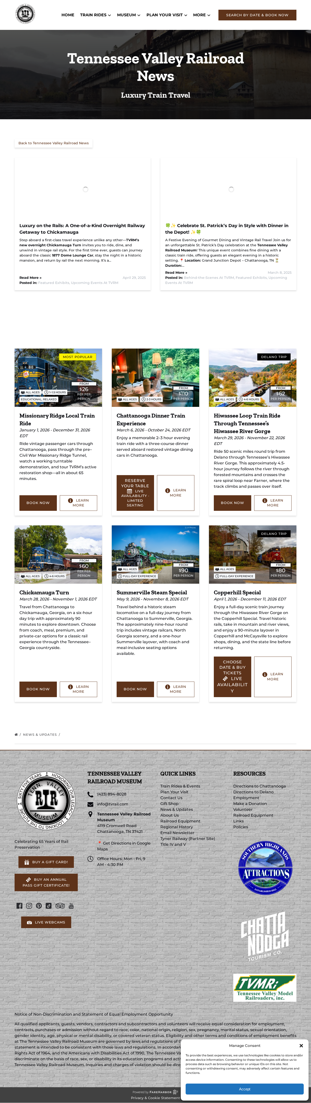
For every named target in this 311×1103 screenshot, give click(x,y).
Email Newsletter (177, 832)
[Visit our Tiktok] (49, 906)
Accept (244, 1089)
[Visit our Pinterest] (39, 906)
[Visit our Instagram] (29, 906)
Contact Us (171, 797)
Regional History (176, 827)
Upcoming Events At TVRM (94, 283)
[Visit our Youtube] (71, 906)
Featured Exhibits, (54, 283)
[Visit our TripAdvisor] (60, 906)
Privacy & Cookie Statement (155, 1098)
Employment (246, 797)
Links (238, 821)
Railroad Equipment (180, 821)
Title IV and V (173, 844)
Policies (240, 827)
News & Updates (40, 734)
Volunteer (243, 809)
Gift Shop (169, 803)
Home (67, 15)
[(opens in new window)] (264, 838)
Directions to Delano (253, 792)
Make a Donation (250, 803)
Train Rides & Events (180, 786)
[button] (301, 1045)
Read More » (30, 277)
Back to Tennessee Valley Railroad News (53, 143)
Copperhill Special (237, 592)
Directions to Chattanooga (259, 786)
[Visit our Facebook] (19, 906)
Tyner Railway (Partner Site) (187, 838)
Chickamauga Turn (44, 592)
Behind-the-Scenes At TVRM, (210, 277)
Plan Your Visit (174, 792)
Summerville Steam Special (152, 592)
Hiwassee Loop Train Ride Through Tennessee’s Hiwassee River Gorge (247, 423)
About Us (169, 815)
